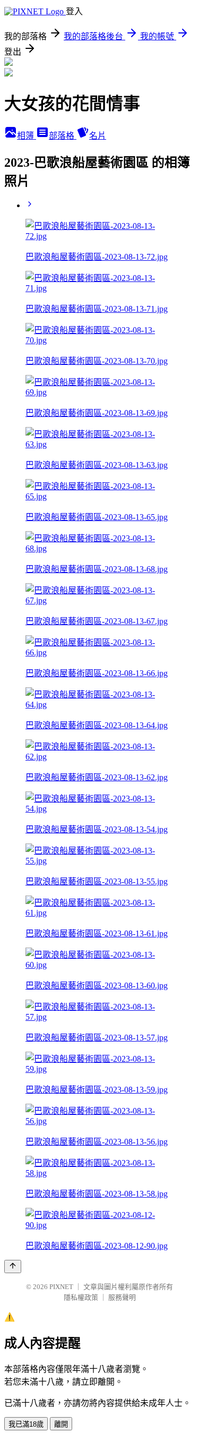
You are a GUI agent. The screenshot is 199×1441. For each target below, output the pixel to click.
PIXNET (61, 1287)
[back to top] (12, 1266)
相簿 (26, 135)
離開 (61, 1424)
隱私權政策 (81, 1297)
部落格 (62, 135)
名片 (97, 135)
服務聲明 (122, 1297)
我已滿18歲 (26, 1424)
